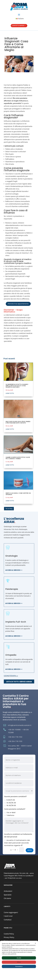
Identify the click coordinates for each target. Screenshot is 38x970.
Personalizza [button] (19, 966)
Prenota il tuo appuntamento (18, 304)
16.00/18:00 (11, 805)
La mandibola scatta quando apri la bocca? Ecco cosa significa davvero (17, 385)
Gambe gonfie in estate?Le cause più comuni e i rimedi (18, 458)
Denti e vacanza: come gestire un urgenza (18, 493)
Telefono (10, 815)
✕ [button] (35, 943)
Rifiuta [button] (19, 962)
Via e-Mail (11, 812)
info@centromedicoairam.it (19, 725)
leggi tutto (10, 393)
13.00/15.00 (11, 803)
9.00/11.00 (11, 800)
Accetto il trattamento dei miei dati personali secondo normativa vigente (17, 843)
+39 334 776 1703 (15, 737)
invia (29, 850)
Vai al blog (8, 508)
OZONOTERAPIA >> (11, 676)
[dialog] (19, 955)
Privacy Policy (9, 937)
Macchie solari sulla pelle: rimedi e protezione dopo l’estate (18, 422)
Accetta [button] (19, 958)
